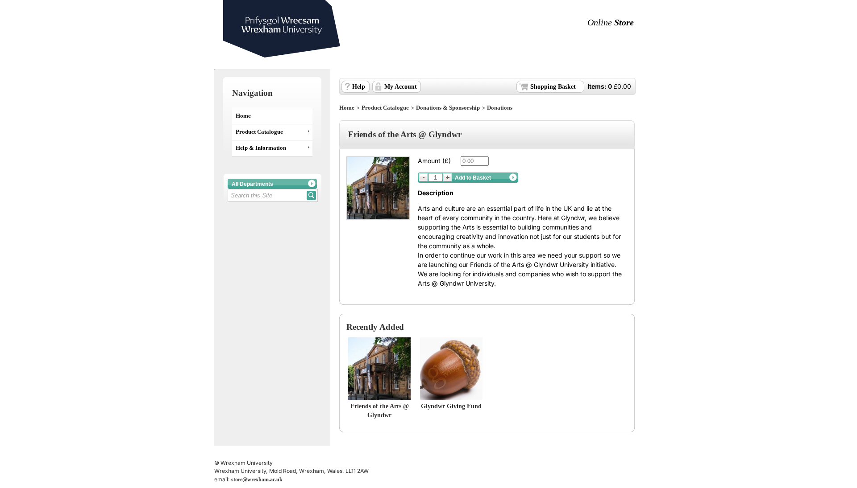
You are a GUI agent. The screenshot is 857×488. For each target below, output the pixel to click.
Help (358, 86)
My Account (400, 86)
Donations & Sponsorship (448, 108)
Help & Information (261, 148)
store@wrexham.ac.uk (257, 479)
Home (243, 116)
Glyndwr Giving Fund (451, 406)
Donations (499, 108)
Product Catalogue (259, 132)
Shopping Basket (553, 86)
